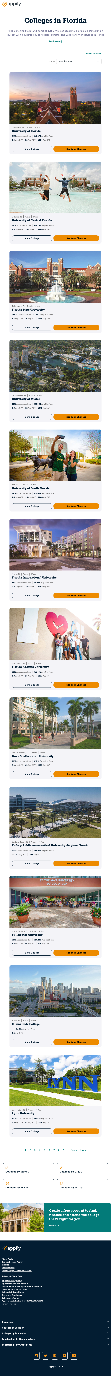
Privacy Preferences (10, 1304)
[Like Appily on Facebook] (55, 1356)
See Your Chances (76, 149)
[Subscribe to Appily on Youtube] (74, 1356)
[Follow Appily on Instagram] (36, 1356)
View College (32, 149)
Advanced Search (94, 53)
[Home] (11, 4)
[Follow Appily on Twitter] (45, 1356)
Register (52, 1225)
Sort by (52, 61)
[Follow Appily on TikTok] (64, 1356)
